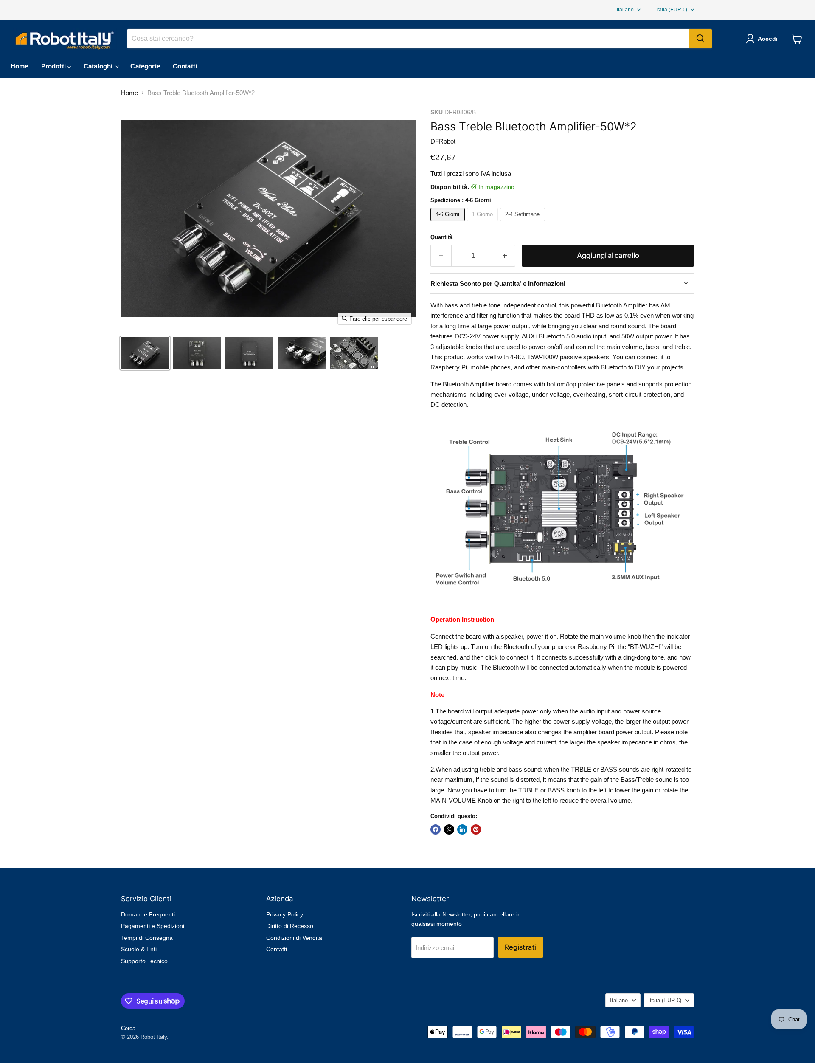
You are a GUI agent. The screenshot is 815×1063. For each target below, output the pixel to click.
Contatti (185, 66)
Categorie (145, 66)
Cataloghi (99, 66)
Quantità (441, 237)
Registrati (521, 947)
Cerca (128, 1028)
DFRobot (442, 141)
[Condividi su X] (449, 829)
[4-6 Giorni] (448, 223)
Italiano (625, 10)
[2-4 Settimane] (523, 223)
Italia (671, 10)
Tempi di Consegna (147, 937)
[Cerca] (700, 38)
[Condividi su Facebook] (435, 829)
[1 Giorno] (483, 223)
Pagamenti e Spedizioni (152, 925)
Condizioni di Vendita (294, 937)
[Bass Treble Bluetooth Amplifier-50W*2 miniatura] (145, 353)
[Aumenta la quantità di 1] (505, 255)
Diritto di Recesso (289, 925)
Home (19, 66)
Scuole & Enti (139, 949)
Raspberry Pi (448, 367)
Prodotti (54, 66)
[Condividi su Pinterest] (476, 829)
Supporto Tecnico (144, 961)
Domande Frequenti (148, 914)
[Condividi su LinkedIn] (462, 829)
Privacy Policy (284, 914)
